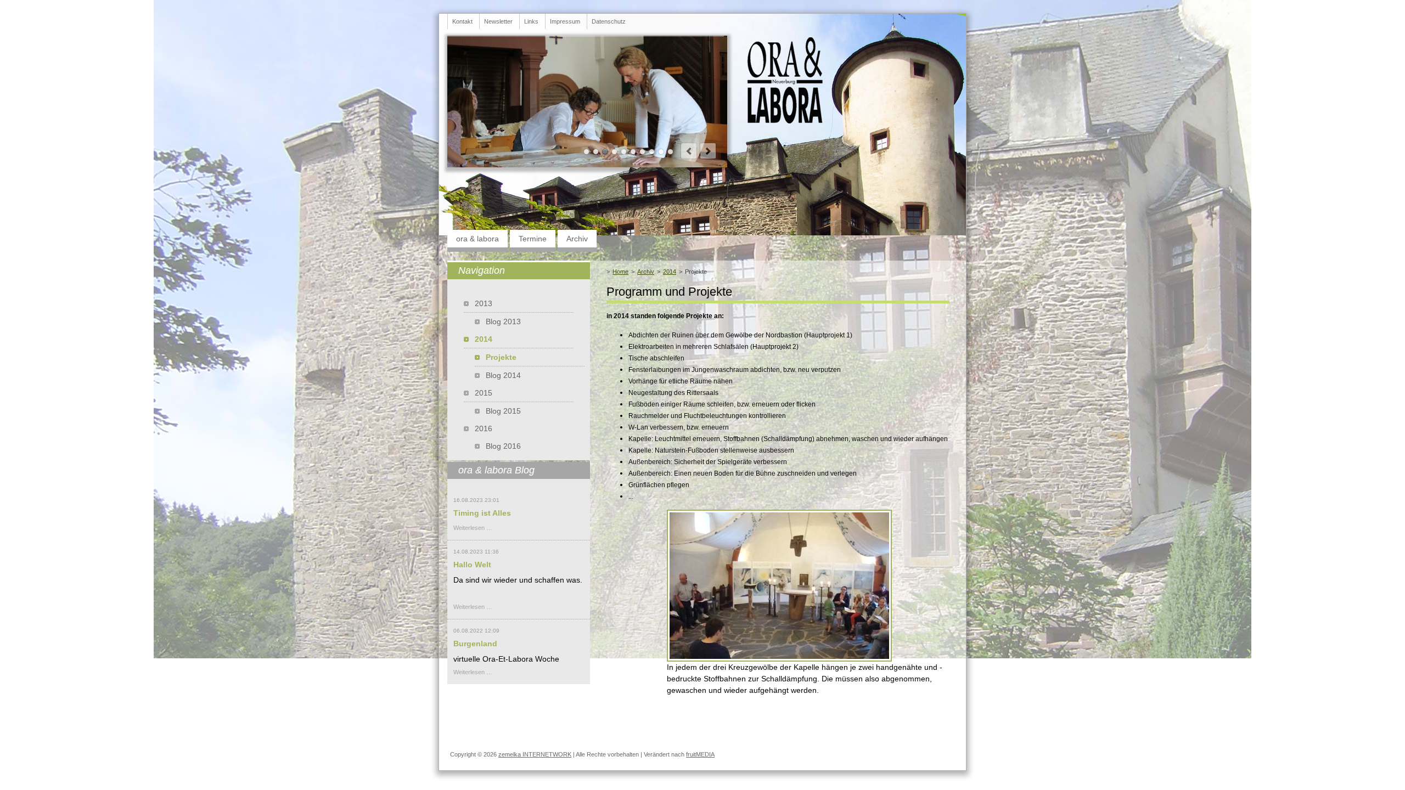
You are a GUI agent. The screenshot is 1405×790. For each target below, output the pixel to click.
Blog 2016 (503, 446)
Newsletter (498, 21)
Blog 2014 (503, 375)
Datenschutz (609, 21)
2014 (669, 271)
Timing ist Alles (482, 513)
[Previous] (689, 151)
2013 (483, 303)
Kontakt (462, 21)
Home (620, 271)
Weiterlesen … (472, 527)
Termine (533, 238)
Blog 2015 (503, 411)
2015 (483, 392)
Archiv (577, 238)
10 (670, 151)
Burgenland (475, 643)
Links (531, 21)
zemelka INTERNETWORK (534, 754)
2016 (483, 428)
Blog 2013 (503, 321)
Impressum (565, 21)
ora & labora (477, 238)
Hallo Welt (472, 564)
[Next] (708, 151)
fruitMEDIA (700, 754)
